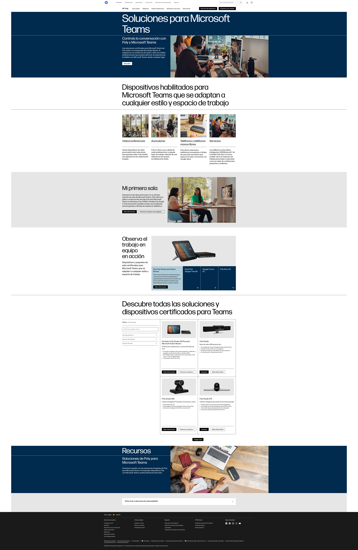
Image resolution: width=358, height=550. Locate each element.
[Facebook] (230, 523)
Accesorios (148, 2)
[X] (236, 523)
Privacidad (146, 541)
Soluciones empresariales (163, 2)
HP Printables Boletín (109, 536)
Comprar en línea (139, 523)
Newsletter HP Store (109, 534)
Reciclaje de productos (124, 541)
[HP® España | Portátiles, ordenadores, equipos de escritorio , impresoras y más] (106, 2)
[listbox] (140, 335)
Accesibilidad (135, 541)
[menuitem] (119, 2)
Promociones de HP (139, 527)
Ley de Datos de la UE (109, 542)
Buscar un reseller (139, 525)
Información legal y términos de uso (196, 541)
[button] (179, 501)
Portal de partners (200, 525)
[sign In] (251, 2)
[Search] (241, 2)
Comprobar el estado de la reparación (175, 529)
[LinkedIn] (226, 523)
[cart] (247, 2)
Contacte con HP (108, 523)
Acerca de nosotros (110, 520)
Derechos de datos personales (174, 541)
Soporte (176, 2)
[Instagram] (233, 523)
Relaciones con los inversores (112, 527)
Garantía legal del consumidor (216, 541)
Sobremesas (129, 2)
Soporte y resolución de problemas (174, 525)
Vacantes (106, 525)
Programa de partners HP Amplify (204, 523)
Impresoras (139, 2)
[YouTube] (240, 523)
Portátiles (119, 2)
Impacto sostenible (109, 529)
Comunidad (168, 527)
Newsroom (107, 532)
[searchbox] (229, 2)
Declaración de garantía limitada (234, 541)
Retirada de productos (110, 541)
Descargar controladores (171, 523)
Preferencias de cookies (157, 541)
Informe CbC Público (122, 542)
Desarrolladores (199, 527)
